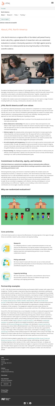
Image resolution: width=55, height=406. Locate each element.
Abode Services (30, 300)
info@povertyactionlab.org (7, 371)
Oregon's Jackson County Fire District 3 (23, 320)
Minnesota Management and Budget (19, 324)
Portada (3, 8)
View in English (5, 19)
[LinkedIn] (25, 403)
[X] (27, 403)
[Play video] (27, 69)
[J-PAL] (5, 3)
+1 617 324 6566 (5, 370)
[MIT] (27, 399)
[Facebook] (30, 403)
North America (5, 12)
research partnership (44, 324)
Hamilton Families (21, 300)
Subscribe (6, 384)
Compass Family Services (9, 300)
